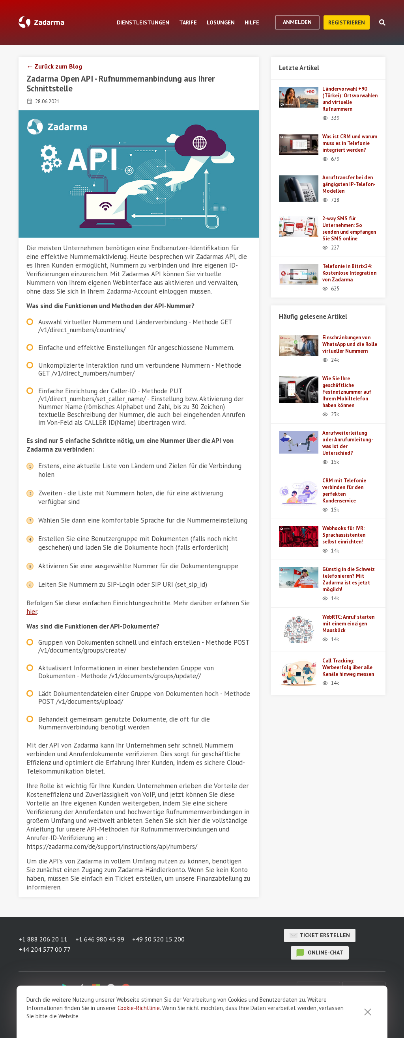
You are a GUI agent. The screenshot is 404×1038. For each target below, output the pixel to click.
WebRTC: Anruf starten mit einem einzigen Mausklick (348, 624)
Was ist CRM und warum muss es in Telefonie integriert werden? (349, 143)
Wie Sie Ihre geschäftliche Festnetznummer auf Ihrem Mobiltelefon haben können (346, 392)
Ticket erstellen (324, 935)
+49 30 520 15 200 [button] (158, 939)
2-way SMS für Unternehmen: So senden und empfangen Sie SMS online (349, 228)
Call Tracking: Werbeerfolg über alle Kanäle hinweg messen (348, 667)
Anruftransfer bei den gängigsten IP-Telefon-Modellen (349, 184)
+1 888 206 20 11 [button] (43, 939)
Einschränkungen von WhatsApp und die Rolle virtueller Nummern (349, 344)
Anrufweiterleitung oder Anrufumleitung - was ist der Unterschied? (347, 443)
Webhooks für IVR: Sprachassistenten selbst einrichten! (343, 535)
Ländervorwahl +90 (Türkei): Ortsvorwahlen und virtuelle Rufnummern (350, 99)
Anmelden (297, 22)
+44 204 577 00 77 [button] (45, 949)
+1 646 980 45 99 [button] (99, 939)
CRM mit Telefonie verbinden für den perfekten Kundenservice (344, 490)
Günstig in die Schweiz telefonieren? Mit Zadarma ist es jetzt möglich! (348, 579)
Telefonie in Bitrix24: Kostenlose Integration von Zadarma (349, 273)
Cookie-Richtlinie (139, 1008)
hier (31, 611)
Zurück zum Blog (58, 66)
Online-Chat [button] (324, 952)
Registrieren (346, 22)
